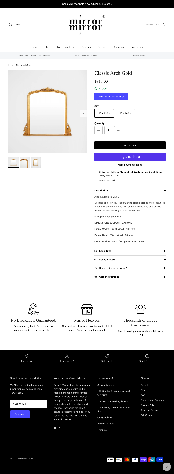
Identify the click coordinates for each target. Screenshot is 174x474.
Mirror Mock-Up (66, 47)
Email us (102, 430)
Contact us (136, 47)
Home (34, 47)
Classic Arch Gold (23, 65)
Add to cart (130, 145)
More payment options (130, 164)
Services (102, 47)
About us (119, 47)
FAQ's (144, 395)
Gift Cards (146, 415)
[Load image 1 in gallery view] (47, 111)
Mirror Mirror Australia (26, 459)
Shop (47, 47)
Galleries (86, 47)
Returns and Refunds (152, 400)
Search (145, 385)
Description (101, 190)
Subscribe (20, 414)
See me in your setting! (111, 96)
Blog (143, 390)
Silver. (115, 196)
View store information (108, 180)
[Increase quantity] (118, 130)
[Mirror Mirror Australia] (87, 25)
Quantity (99, 123)
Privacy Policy (148, 405)
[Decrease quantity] (98, 130)
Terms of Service (150, 410)
